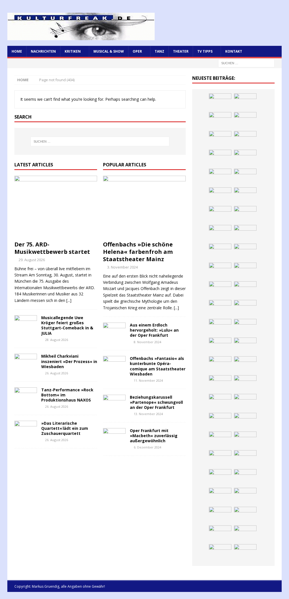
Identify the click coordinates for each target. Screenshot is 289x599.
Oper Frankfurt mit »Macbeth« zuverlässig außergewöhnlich (154, 435)
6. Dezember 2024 (147, 447)
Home (17, 51)
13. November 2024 (148, 414)
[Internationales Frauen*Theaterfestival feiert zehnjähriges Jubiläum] (245, 458)
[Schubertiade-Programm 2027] (220, 308)
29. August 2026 (32, 259)
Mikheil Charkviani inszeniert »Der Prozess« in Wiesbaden (69, 361)
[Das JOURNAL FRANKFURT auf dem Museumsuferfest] (245, 552)
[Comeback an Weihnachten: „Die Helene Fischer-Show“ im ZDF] (220, 271)
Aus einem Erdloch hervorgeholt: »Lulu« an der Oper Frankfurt (154, 330)
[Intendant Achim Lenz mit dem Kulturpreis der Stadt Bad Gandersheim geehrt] (220, 477)
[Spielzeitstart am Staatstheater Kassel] (245, 139)
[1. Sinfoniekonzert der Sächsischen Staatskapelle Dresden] (245, 158)
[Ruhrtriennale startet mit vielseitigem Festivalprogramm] (220, 515)
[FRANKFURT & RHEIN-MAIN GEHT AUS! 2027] (220, 496)
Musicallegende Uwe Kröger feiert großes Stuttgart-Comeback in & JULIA (67, 325)
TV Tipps (205, 51)
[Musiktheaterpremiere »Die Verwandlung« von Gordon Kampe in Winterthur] (220, 158)
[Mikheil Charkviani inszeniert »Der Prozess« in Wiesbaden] (25, 362)
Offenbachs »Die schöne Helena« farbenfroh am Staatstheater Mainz (138, 252)
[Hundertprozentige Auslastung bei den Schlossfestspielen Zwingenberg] (245, 233)
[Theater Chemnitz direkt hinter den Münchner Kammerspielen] (220, 533)
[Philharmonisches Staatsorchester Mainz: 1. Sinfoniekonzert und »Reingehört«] (245, 252)
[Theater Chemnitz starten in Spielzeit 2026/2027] (245, 496)
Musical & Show (108, 51)
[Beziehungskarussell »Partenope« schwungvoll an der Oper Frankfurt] (114, 403)
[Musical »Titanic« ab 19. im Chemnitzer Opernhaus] (245, 383)
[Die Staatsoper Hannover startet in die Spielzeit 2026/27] (220, 252)
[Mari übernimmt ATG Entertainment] (245, 308)
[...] (68, 300)
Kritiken (73, 51)
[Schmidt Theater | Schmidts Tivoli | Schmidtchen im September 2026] (220, 458)
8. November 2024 (147, 342)
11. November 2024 (148, 380)
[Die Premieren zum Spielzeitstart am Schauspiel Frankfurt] (220, 383)
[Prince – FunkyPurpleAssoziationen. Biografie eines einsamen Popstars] (245, 327)
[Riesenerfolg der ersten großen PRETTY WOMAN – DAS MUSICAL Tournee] (220, 346)
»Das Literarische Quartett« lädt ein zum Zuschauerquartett (64, 428)
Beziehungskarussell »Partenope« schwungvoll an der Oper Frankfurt (156, 402)
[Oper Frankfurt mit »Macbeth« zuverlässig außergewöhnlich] (114, 436)
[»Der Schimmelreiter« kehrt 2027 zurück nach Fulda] (220, 327)
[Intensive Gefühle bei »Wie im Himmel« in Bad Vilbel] (245, 439)
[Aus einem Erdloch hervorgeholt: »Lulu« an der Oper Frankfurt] (114, 331)
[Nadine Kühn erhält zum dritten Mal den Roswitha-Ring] (245, 402)
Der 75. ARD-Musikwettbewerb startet (52, 248)
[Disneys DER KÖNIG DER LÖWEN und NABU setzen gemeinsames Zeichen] (245, 533)
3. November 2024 (122, 267)
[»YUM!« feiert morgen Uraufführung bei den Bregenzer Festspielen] (245, 346)
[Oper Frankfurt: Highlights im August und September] (245, 515)
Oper (137, 51)
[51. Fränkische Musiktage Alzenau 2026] (220, 233)
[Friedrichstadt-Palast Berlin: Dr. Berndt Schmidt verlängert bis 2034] (245, 477)
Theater (181, 51)
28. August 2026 (56, 340)
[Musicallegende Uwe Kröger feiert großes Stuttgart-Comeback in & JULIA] (25, 323)
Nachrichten (43, 51)
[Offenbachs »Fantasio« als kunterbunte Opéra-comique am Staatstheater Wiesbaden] (114, 364)
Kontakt (233, 51)
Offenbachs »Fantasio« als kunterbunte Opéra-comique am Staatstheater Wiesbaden (157, 366)
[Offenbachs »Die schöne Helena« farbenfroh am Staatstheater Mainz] (144, 207)
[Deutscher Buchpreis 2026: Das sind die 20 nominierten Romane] (220, 552)
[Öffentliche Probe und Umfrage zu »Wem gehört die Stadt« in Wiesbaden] (220, 195)
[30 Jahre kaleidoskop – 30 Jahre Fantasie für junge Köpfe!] (245, 214)
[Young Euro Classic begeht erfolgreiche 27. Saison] (220, 439)
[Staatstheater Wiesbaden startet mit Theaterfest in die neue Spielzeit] (245, 364)
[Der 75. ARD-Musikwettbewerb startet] (55, 207)
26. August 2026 (56, 373)
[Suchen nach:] (246, 62)
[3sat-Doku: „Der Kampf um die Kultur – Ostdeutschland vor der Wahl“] (245, 177)
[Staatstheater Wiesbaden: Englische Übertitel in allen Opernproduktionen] (220, 289)
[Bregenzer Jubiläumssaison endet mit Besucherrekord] (245, 195)
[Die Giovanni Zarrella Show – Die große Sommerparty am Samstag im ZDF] (220, 402)
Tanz (159, 51)
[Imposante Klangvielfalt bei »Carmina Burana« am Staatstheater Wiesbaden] (220, 214)
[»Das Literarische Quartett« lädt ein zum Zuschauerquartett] (25, 429)
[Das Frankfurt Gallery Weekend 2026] (220, 364)
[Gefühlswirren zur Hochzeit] (220, 177)
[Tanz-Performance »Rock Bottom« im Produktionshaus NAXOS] (25, 395)
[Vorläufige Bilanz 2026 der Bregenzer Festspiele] (245, 271)
